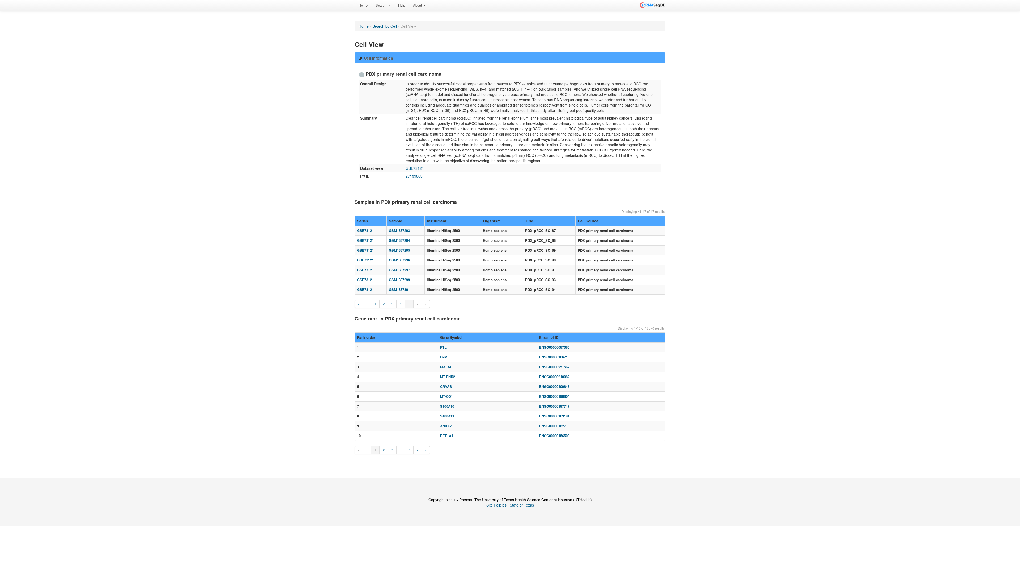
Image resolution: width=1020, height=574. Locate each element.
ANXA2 (446, 425)
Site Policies (496, 505)
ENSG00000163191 (554, 416)
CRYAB (446, 386)
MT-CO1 (446, 396)
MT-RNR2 (447, 376)
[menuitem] (363, 5)
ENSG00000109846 (554, 386)
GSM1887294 (399, 240)
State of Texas (522, 505)
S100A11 (447, 416)
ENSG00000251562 (554, 366)
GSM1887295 (399, 250)
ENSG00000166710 (554, 357)
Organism (491, 220)
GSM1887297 (399, 269)
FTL (443, 347)
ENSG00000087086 (554, 347)
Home (363, 5)
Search (382, 5)
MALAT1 (447, 366)
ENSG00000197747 (554, 406)
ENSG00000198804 (554, 396)
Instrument (437, 220)
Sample (395, 220)
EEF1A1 (446, 435)
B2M (443, 357)
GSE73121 (415, 168)
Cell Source (588, 220)
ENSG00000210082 (554, 376)
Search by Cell (384, 26)
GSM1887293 (399, 230)
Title (529, 220)
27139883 (414, 176)
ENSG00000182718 (554, 425)
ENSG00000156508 (554, 435)
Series (362, 220)
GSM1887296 (399, 260)
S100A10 (447, 406)
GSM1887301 (399, 289)
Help (401, 5)
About (418, 5)
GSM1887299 (399, 279)
